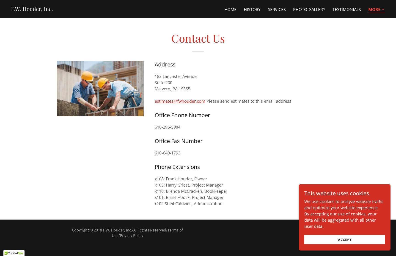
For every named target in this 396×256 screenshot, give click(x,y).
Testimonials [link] (347, 9)
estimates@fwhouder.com (180, 101)
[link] (32, 9)
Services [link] (277, 9)
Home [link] (230, 9)
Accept (345, 239)
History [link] (252, 9)
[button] (376, 10)
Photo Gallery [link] (309, 9)
